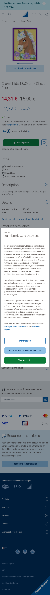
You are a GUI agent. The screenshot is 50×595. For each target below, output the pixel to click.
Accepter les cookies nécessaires (25, 350)
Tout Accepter (25, 360)
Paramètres (25, 340)
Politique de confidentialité (15, 326)
